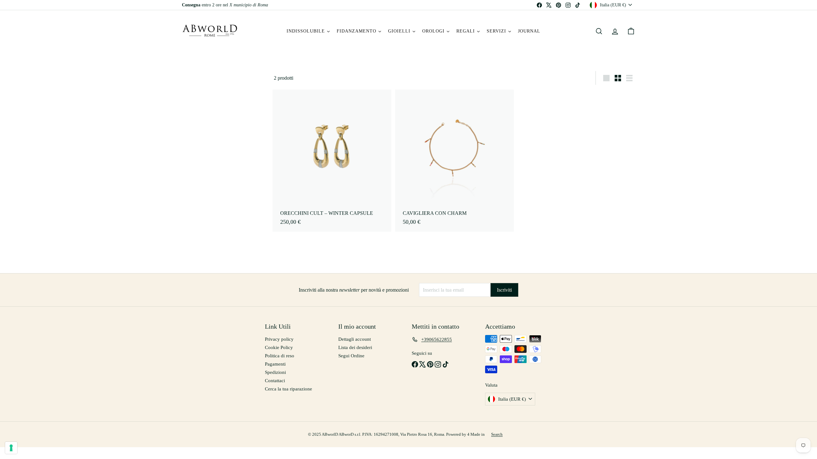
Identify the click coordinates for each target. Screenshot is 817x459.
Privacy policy (279, 339)
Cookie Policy (279, 347)
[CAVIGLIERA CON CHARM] (454, 161)
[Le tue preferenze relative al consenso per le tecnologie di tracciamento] (11, 448)
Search (497, 434)
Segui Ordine (351, 355)
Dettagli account (354, 339)
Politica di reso (279, 355)
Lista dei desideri (355, 347)
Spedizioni (275, 372)
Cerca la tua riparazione (288, 388)
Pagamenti (275, 364)
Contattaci (275, 380)
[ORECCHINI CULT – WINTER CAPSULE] (332, 161)
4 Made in (476, 434)
